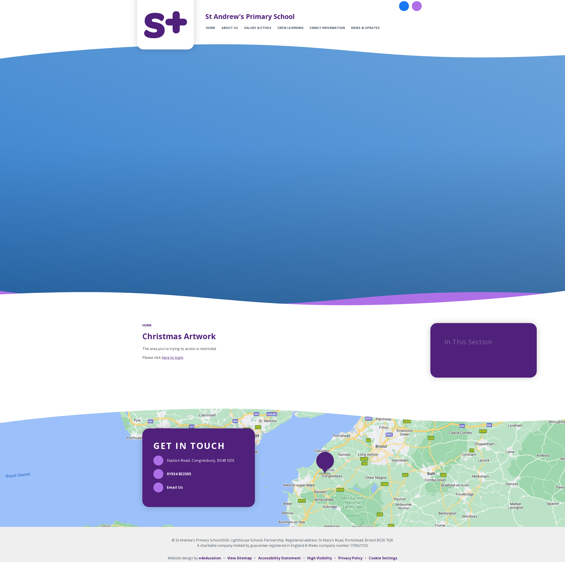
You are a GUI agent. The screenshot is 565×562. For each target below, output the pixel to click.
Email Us (175, 487)
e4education (210, 558)
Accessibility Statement (279, 558)
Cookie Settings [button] (383, 558)
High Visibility (319, 558)
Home (147, 325)
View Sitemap (239, 558)
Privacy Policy (350, 558)
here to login (172, 357)
